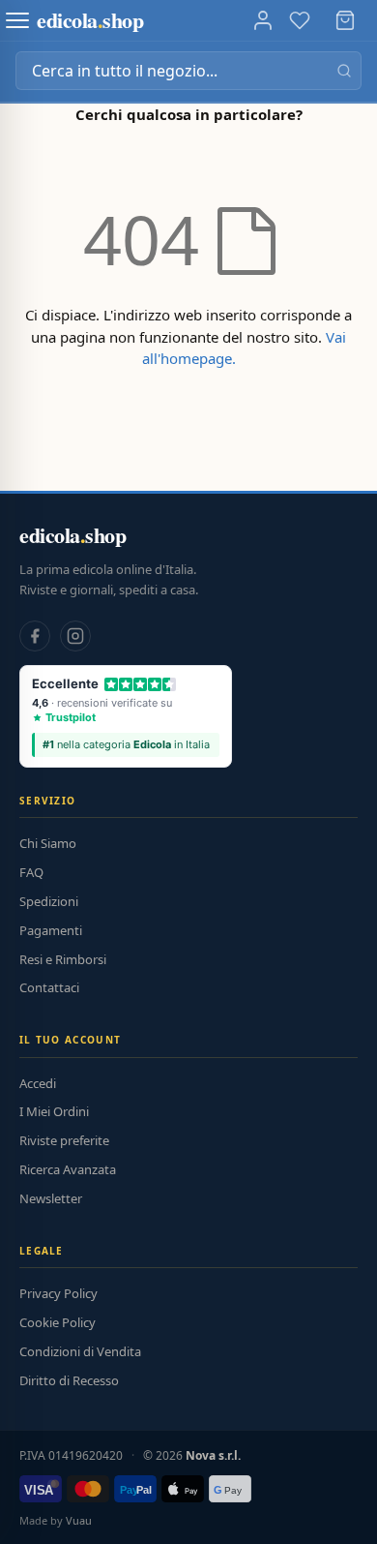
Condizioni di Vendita (80, 1351)
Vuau (79, 1520)
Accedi (37, 1083)
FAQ (31, 872)
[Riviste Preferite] (299, 20)
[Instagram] (75, 636)
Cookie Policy (57, 1322)
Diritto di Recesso (69, 1380)
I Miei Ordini (54, 1111)
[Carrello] (345, 20)
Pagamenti (50, 930)
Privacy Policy (58, 1293)
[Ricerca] (344, 70)
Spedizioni (48, 901)
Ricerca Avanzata (67, 1169)
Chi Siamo (47, 843)
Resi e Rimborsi (62, 959)
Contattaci (49, 987)
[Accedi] (263, 20)
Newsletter (50, 1198)
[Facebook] (34, 636)
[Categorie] (17, 20)
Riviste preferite (64, 1140)
